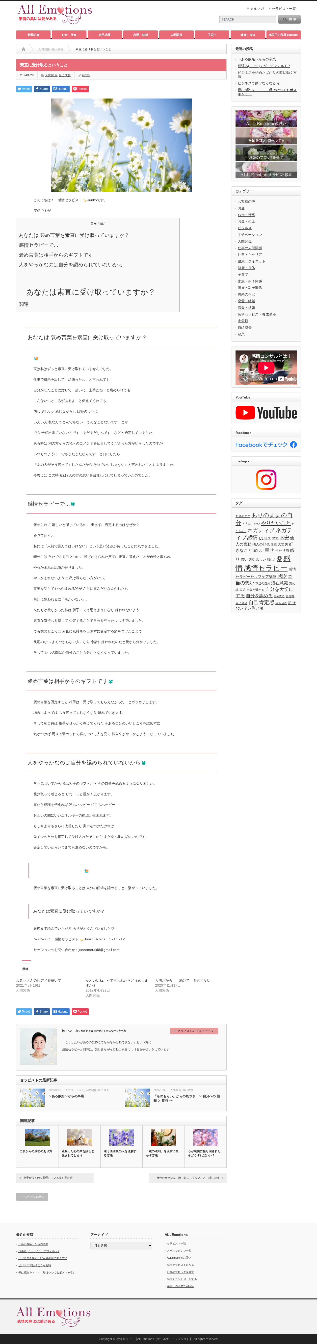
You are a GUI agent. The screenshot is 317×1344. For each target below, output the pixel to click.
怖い (244, 559)
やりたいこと (276, 523)
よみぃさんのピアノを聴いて (38, 980)
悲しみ (271, 559)
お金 (241, 208)
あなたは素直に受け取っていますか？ (91, 292)
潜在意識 (279, 583)
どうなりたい (251, 523)
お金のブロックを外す (180, 1271)
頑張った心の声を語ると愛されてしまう (78, 1153)
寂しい (258, 550)
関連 (24, 304)
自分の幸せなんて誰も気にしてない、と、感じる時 (188, 1177)
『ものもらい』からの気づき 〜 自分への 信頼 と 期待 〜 (187, 1098)
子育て (212, 35)
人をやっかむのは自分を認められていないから (71, 264)
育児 (242, 590)
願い (255, 608)
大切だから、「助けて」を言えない (183, 980)
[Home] (23, 49)
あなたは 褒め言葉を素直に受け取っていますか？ (74, 235)
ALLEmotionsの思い (179, 1257)
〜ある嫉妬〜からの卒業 (66, 1096)
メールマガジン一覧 (179, 1250)
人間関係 (176, 35)
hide (102, 223)
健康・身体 (247, 35)
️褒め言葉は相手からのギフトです (56, 255)
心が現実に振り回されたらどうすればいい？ (204, 1153)
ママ (275, 538)
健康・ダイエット (251, 261)
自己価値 (241, 603)
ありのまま (243, 516)
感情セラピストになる (180, 1264)
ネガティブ (261, 530)
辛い (247, 608)
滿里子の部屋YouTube (283, 35)
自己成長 (105, 35)
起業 (241, 334)
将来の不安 (246, 294)
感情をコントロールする (182, 1278)
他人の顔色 (261, 544)
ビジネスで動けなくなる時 (258, 83)
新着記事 (33, 35)
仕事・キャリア (250, 254)
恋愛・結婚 (140, 35)
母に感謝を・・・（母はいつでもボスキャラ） (47, 1272)
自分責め (279, 596)
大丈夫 (283, 544)
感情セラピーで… (38, 245)
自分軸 (290, 596)
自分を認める (259, 595)
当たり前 (282, 550)
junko (86, 75)
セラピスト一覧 (284, 9)
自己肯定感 (261, 602)
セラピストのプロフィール (195, 1031)
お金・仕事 (69, 35)
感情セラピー (266, 568)
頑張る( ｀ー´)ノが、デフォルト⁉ (264, 66)
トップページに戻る (32, 1196)
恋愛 (252, 559)
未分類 (243, 321)
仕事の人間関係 (250, 248)
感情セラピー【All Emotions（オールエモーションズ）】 (154, 1339)
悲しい (261, 559)
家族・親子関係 (250, 281)
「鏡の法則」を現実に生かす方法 (162, 1153)
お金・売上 (246, 221)
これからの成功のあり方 (36, 1151)
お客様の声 (246, 201)
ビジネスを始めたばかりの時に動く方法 (42, 1258)
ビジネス (245, 228)
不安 (284, 537)
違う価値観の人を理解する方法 (120, 1153)
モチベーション (74, 1090)
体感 (274, 544)
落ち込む (281, 603)
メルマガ (257, 9)
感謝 (282, 576)
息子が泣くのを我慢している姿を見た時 (48, 1177)
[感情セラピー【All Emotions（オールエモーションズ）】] (55, 22)
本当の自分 (262, 583)
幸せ (269, 550)
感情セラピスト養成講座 (257, 314)
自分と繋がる (255, 590)
